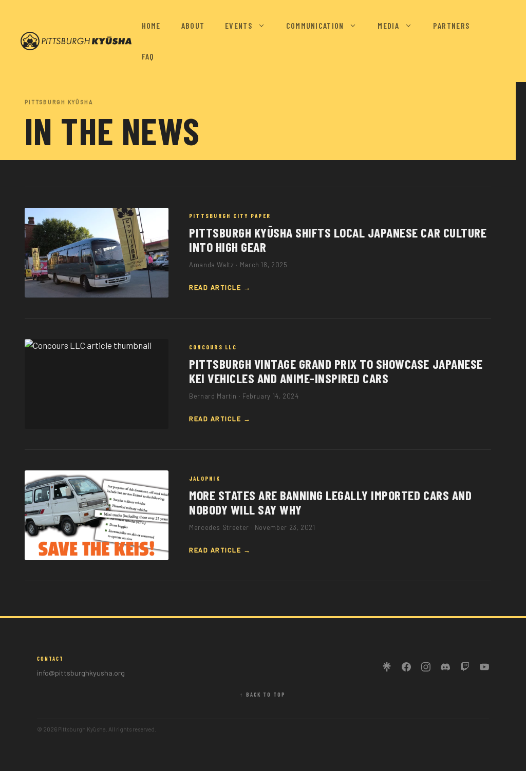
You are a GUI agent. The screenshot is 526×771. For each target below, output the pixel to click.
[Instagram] (425, 666)
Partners (451, 25)
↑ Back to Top (263, 694)
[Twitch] (464, 666)
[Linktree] (386, 666)
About (192, 25)
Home (151, 25)
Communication (315, 25)
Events (238, 25)
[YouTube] (484, 666)
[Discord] (445, 666)
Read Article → (220, 287)
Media (388, 25)
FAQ (148, 56)
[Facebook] (406, 666)
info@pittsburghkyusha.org (81, 672)
